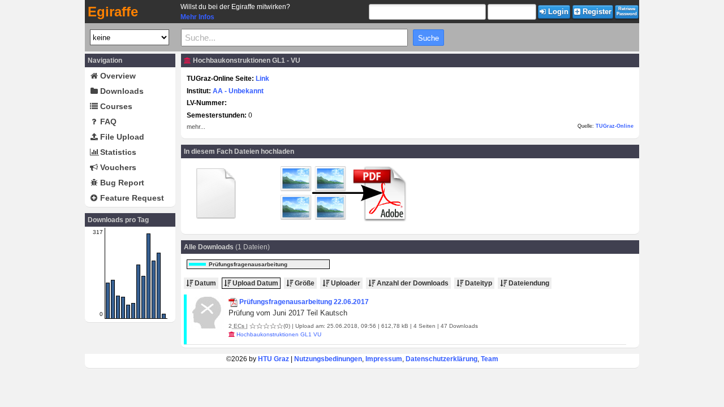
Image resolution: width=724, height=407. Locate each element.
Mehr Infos (197, 17)
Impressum (383, 359)
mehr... (196, 126)
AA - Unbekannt (238, 91)
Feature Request (131, 197)
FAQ (107, 121)
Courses (115, 106)
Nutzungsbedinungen (328, 359)
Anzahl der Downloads (412, 283)
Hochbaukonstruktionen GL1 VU (278, 334)
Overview (117, 75)
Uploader (344, 283)
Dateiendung (528, 283)
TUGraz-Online (615, 126)
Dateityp (477, 283)
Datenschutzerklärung (441, 359)
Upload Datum (254, 283)
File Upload (121, 136)
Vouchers (117, 167)
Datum (204, 283)
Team (489, 359)
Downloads (121, 91)
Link (262, 79)
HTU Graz (273, 359)
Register (595, 11)
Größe (303, 283)
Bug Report (121, 182)
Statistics (117, 152)
